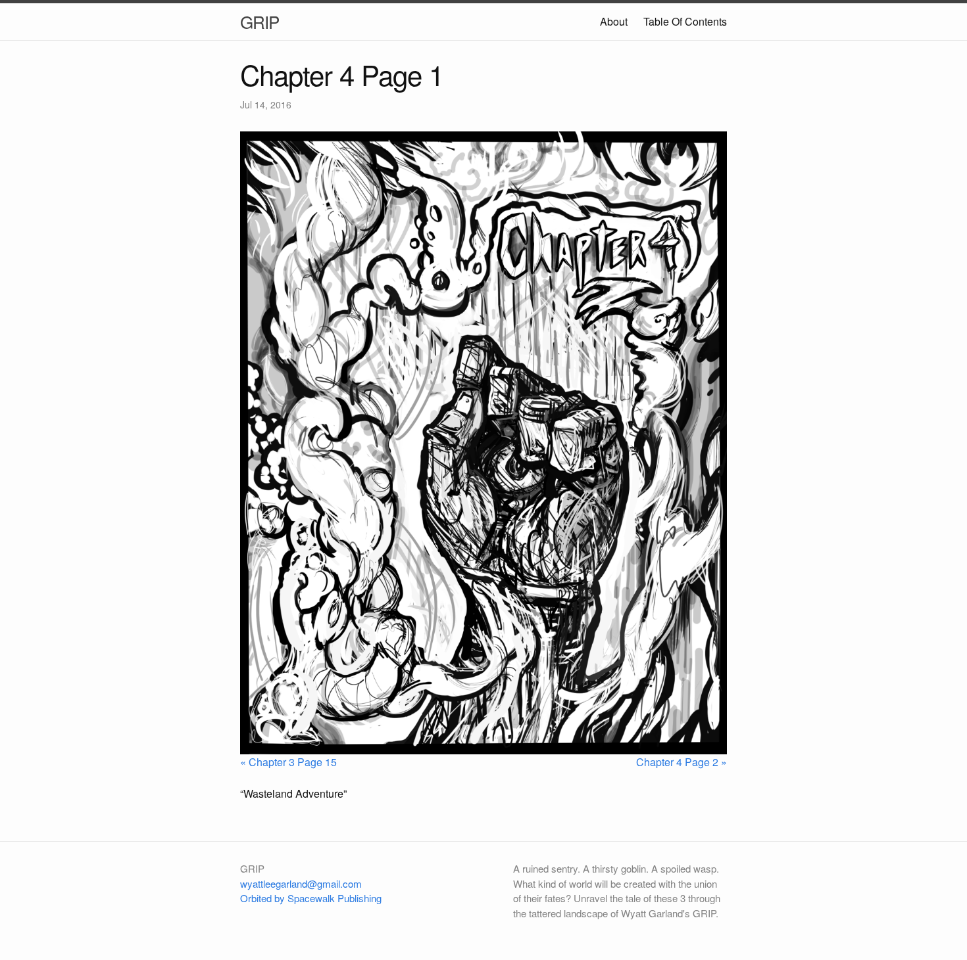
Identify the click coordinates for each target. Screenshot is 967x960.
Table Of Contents (685, 21)
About (614, 21)
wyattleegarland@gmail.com (301, 883)
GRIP (259, 21)
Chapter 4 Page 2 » (681, 761)
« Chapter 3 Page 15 (288, 761)
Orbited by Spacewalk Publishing (311, 898)
